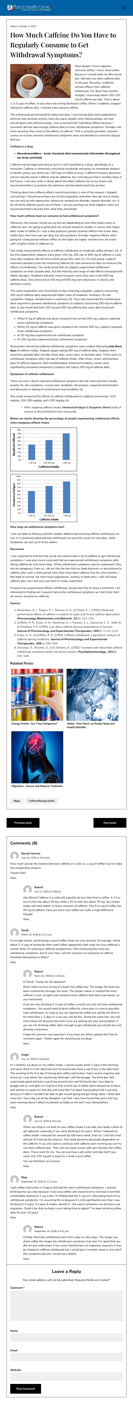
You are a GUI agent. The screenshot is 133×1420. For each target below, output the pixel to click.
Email (13, 1350)
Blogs (17, 801)
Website (15, 1370)
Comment (17, 1288)
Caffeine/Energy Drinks (42, 801)
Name (14, 1331)
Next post (110, 823)
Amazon (55, 1161)
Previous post (23, 823)
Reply (13, 878)
